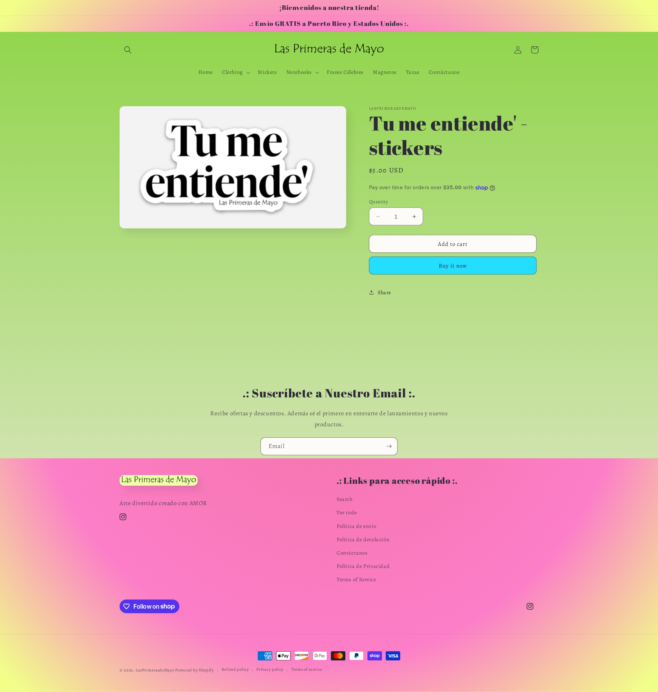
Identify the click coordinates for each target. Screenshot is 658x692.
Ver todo (347, 512)
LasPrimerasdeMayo (155, 670)
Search (345, 499)
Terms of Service (356, 579)
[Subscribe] (388, 446)
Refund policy (235, 669)
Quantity (378, 201)
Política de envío (356, 526)
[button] (128, 49)
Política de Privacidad (363, 566)
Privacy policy (270, 669)
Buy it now (453, 265)
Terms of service (307, 669)
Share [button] (384, 292)
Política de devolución (363, 539)
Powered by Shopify (194, 670)
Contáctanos (352, 552)
